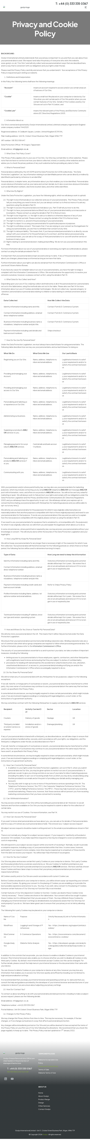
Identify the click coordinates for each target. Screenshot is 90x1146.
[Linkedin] (5, 1079)
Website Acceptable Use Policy (48, 1061)
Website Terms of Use (47, 1073)
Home (40, 1093)
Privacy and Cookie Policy (48, 1066)
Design (41, 1103)
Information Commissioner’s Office (47, 646)
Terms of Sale (43, 1069)
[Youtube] (12, 1079)
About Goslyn (43, 1096)
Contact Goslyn (44, 1109)
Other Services (44, 1106)
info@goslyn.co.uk (20, 149)
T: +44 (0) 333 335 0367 (19, 1068)
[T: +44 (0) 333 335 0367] (4, 1070)
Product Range (44, 1099)
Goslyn (45, 1134)
